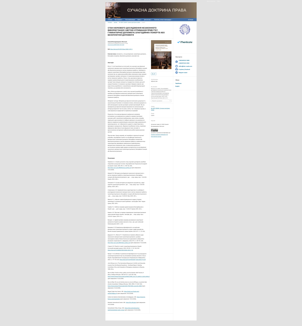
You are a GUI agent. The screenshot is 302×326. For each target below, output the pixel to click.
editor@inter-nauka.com (185, 66)
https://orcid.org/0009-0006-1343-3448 (116, 44)
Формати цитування (157, 100)
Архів (139, 19)
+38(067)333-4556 (184, 63)
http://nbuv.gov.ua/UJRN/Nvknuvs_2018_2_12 (119, 167)
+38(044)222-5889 (184, 60)
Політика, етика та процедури (162, 19)
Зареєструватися (211, 1)
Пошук (191, 19)
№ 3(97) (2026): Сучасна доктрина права (129, 22)
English (177, 86)
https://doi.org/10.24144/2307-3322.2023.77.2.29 (133, 259)
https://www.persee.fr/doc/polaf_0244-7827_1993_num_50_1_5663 (125, 286)
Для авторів (147, 19)
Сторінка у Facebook (184, 69)
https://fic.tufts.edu (131, 302)
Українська (178, 83)
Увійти (218, 1)
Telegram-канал (183, 72)
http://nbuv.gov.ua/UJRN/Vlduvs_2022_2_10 (119, 242)
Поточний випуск (130, 19)
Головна (110, 19)
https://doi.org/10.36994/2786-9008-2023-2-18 (120, 250)
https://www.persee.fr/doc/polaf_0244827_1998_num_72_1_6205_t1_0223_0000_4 (129, 276)
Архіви (115, 22)
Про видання (118, 19)
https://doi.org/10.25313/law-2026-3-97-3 (121, 49)
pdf (154, 73)
